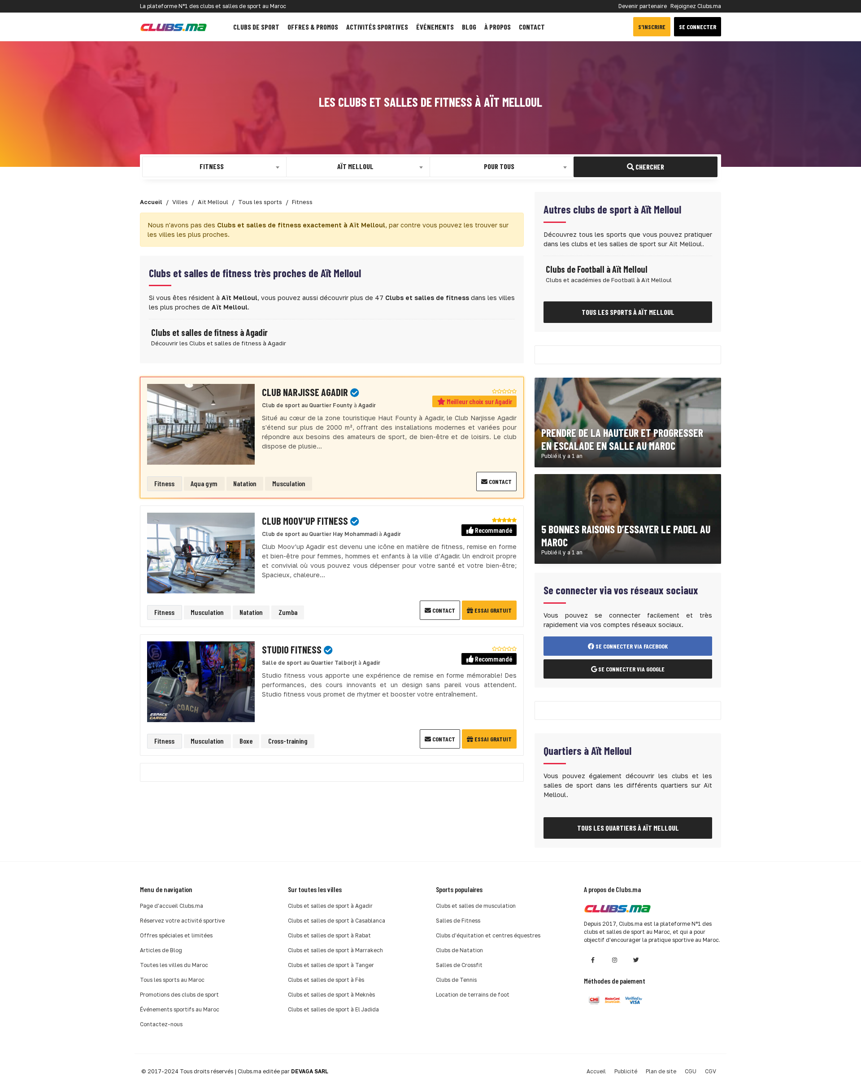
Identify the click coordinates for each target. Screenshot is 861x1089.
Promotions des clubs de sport (179, 994)
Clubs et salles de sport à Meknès (331, 994)
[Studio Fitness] (201, 681)
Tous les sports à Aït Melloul (628, 312)
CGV (710, 1071)
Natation (245, 483)
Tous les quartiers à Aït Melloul (628, 827)
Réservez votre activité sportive (182, 920)
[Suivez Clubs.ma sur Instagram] (614, 960)
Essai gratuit (492, 610)
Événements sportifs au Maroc (179, 1009)
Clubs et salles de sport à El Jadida (333, 1009)
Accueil (596, 1071)
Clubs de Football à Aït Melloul (597, 269)
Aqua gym (204, 483)
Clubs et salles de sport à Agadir (330, 905)
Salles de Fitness (458, 920)
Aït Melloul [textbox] (355, 166)
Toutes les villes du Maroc (174, 965)
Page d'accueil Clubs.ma (171, 905)
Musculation (288, 483)
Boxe (245, 740)
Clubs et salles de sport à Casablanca (336, 920)
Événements (435, 26)
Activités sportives (377, 26)
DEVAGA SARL (309, 1071)
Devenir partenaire (642, 6)
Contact (532, 26)
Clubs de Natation (459, 950)
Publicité (625, 1071)
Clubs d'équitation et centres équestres (488, 935)
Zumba (287, 612)
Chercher (649, 166)
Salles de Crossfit (459, 965)
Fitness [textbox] (212, 166)
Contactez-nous (161, 1024)
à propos (497, 26)
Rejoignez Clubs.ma (695, 6)
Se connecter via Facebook (631, 646)
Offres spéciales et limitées (176, 935)
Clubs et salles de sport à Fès (326, 979)
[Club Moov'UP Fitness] (201, 552)
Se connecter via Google (631, 669)
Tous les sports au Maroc (172, 979)
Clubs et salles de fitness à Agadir (209, 332)
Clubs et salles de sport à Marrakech (335, 950)
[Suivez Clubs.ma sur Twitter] (636, 960)
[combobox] (214, 167)
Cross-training (288, 740)
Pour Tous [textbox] (499, 166)
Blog (469, 26)
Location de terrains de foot (472, 994)
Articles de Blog (161, 950)
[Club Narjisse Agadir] (201, 423)
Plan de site (661, 1071)
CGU (690, 1071)
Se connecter (697, 26)
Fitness (164, 483)
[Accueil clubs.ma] (173, 26)
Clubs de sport (256, 26)
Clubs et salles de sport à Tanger (331, 965)
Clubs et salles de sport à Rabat (329, 935)
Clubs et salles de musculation (476, 905)
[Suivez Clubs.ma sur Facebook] (593, 960)
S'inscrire (651, 26)
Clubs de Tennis (456, 979)
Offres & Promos (312, 26)
